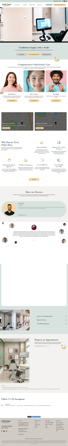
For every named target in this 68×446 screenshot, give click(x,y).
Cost (46, 425)
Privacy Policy (40, 438)
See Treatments (12, 100)
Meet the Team (32, 4)
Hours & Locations (59, 422)
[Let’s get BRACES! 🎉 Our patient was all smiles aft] (61, 411)
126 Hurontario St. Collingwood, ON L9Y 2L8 (23, 430)
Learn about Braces (59, 427)
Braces (36, 422)
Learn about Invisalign (49, 422)
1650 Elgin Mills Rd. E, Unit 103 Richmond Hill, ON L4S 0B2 (23, 424)
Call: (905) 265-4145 (46, 54)
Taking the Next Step (60, 424)
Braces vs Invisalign (48, 424)
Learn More (34, 179)
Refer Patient (49, 4)
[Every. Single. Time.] (6, 411)
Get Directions (6, 128)
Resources (39, 4)
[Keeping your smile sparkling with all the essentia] (34, 411)
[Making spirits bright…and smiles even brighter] (20, 411)
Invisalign (24, 4)
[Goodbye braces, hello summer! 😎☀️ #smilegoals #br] (47, 411)
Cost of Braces (37, 424)
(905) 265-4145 (57, 1)
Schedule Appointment (60, 4)
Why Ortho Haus (59, 425)
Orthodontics (17, 4)
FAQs (36, 427)
